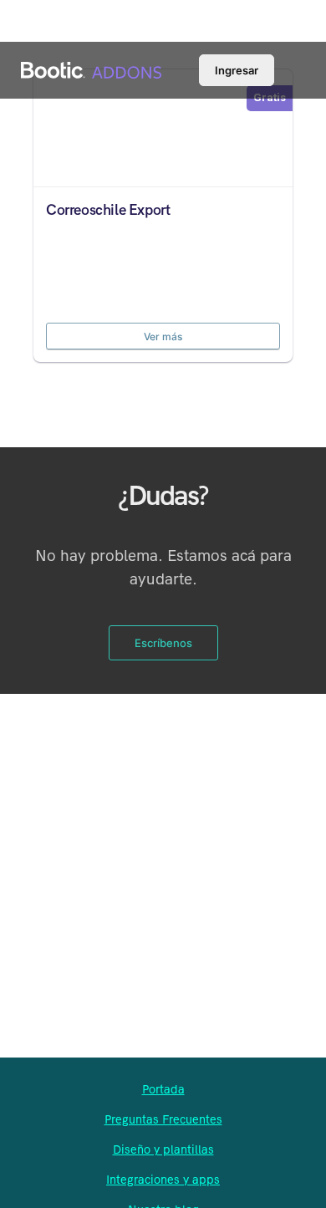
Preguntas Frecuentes (163, 1119)
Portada (163, 1089)
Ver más (163, 336)
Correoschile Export (108, 210)
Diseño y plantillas (163, 1149)
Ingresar (236, 70)
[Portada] (163, 73)
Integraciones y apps (163, 1179)
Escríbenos (163, 643)
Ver (163, 126)
